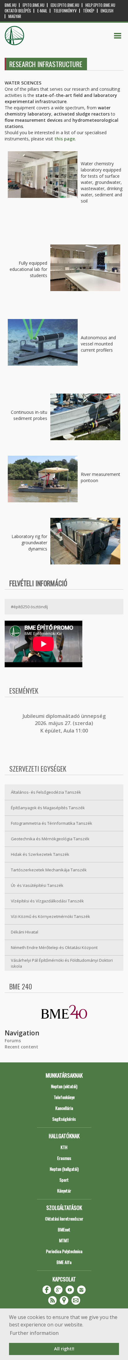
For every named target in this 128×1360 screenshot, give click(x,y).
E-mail (42, 11)
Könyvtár (64, 1190)
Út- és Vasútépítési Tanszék (37, 885)
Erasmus (64, 1158)
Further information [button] (34, 1333)
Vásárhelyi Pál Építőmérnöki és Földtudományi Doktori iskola (62, 963)
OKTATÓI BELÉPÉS (18, 11)
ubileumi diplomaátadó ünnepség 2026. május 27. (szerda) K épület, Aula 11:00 (65, 723)
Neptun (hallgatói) (64, 1169)
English (107, 11)
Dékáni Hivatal (24, 932)
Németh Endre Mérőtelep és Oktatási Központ (54, 947)
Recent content (21, 1047)
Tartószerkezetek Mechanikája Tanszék (49, 870)
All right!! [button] (64, 1349)
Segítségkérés (64, 1119)
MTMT (64, 1240)
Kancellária (64, 1108)
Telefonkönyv (65, 11)
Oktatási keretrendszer (64, 1218)
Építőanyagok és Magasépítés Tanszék (48, 807)
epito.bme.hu (33, 5)
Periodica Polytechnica (64, 1251)
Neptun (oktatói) (64, 1086)
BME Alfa (64, 1262)
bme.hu (10, 5)
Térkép (88, 11)
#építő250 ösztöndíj (29, 606)
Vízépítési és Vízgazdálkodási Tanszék (47, 901)
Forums (13, 1040)
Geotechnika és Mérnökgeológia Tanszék (50, 839)
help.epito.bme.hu (100, 5)
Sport (64, 1179)
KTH (64, 1147)
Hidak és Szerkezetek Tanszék (40, 854)
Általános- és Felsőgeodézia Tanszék (46, 792)
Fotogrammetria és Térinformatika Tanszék (51, 823)
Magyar (14, 16)
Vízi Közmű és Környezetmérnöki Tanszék (50, 916)
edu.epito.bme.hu (65, 5)
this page (64, 139)
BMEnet (64, 1229)
